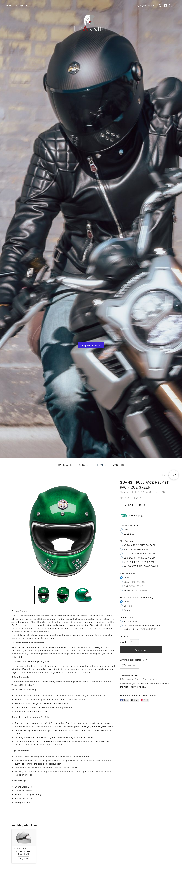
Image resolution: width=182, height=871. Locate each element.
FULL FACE (160, 492)
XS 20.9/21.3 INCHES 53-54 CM (140, 545)
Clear (135, 582)
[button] (129, 666)
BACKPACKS (65, 465)
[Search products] (173, 474)
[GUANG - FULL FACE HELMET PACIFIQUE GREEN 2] (83, 595)
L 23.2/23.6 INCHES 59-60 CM (139, 557)
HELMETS (100, 465)
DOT (126, 529)
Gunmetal (129, 610)
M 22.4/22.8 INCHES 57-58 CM (139, 553)
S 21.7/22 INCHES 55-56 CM (138, 549)
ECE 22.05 (129, 533)
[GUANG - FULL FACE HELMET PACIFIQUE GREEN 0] (43, 595)
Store (8, 5)
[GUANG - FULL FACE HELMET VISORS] (24, 837)
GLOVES (84, 465)
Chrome (128, 605)
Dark (134, 586)
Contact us (21, 5)
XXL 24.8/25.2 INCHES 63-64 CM (141, 566)
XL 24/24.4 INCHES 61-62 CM (139, 562)
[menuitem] (165, 475)
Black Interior (130, 621)
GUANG (147, 492)
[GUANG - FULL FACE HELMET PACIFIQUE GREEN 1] (63, 595)
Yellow (136, 590)
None (126, 577)
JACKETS (118, 465)
